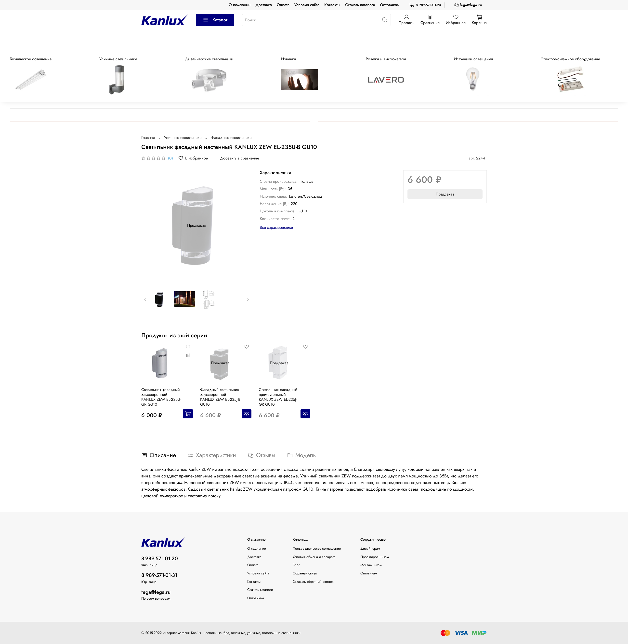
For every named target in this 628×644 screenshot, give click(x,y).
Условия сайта (306, 5)
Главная (148, 137)
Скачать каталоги (360, 5)
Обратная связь (305, 573)
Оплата (283, 5)
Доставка (263, 5)
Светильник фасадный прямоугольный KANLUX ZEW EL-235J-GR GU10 (278, 397)
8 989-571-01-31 (159, 575)
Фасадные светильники (231, 137)
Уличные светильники (183, 137)
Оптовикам (389, 5)
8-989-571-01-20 (159, 558)
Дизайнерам (370, 548)
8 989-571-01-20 (428, 4)
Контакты (332, 5)
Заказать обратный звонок (313, 581)
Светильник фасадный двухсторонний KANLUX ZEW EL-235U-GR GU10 (161, 397)
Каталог (219, 20)
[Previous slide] (149, 225)
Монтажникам (371, 564)
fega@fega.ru (155, 592)
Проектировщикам (374, 556)
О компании (239, 5)
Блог (296, 564)
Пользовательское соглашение (317, 548)
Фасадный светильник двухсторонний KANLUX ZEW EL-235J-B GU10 (220, 397)
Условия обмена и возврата (314, 556)
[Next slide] (244, 225)
